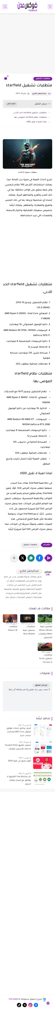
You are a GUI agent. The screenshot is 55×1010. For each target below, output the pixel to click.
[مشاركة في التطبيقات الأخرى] (14, 558)
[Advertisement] (27, 44)
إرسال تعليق (41, 685)
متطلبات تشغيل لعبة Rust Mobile (29, 630)
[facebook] (36, 1005)
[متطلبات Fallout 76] (10, 618)
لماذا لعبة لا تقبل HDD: (36, 122)
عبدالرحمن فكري (39, 94)
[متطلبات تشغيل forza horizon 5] (45, 647)
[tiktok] (19, 1005)
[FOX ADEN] (27, 6)
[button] (39, 558)
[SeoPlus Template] (44, 999)
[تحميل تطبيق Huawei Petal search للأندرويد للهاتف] (42, 747)
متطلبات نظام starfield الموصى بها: (30, 117)
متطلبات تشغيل (43, 79)
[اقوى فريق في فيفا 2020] (42, 763)
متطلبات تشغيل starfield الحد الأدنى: (30, 113)
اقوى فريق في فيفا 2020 (19, 761)
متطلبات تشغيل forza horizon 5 (45, 659)
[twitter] (25, 1005)
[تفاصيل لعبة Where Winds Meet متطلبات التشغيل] (45, 618)
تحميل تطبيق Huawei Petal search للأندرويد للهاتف (18, 747)
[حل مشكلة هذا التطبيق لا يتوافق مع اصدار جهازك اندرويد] (42, 779)
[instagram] (30, 1005)
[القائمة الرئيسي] (50, 6)
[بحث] (5, 6)
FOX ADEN (13, 999)
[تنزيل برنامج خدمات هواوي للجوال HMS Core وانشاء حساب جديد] (42, 730)
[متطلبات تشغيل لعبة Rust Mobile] (27, 618)
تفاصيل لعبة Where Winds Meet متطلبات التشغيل (45, 632)
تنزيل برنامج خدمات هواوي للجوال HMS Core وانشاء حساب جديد (18, 732)
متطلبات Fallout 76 (12, 629)
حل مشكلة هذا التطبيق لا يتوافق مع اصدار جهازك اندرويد (19, 780)
